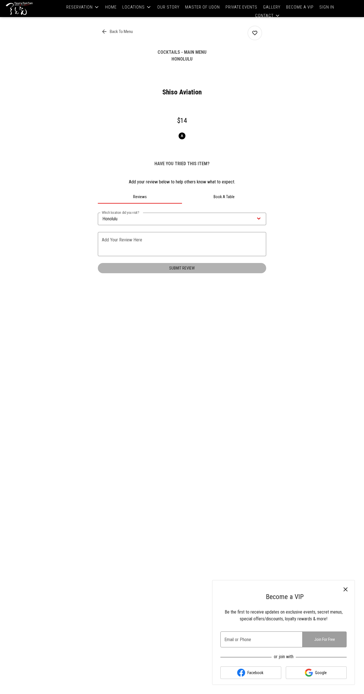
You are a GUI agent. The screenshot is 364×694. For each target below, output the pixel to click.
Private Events (241, 7)
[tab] (140, 197)
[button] (82, 7)
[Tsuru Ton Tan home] (30, 8)
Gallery (271, 7)
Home (111, 7)
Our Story (168, 7)
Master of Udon (202, 7)
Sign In (326, 7)
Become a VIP (300, 7)
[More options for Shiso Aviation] (255, 33)
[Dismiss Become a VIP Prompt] (345, 589)
